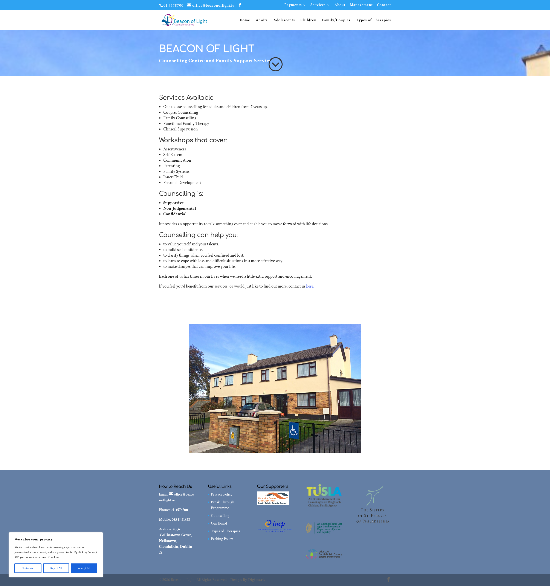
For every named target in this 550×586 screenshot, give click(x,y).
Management (361, 5)
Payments (293, 5)
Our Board (219, 523)
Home (245, 21)
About (339, 5)
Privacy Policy (221, 494)
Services (318, 5)
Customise (28, 568)
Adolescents (284, 21)
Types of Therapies (373, 21)
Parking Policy (222, 538)
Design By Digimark (247, 579)
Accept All (84, 568)
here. (309, 286)
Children (308, 21)
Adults (262, 21)
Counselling (220, 515)
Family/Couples (336, 21)
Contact (384, 5)
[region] (56, 554)
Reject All (56, 568)
